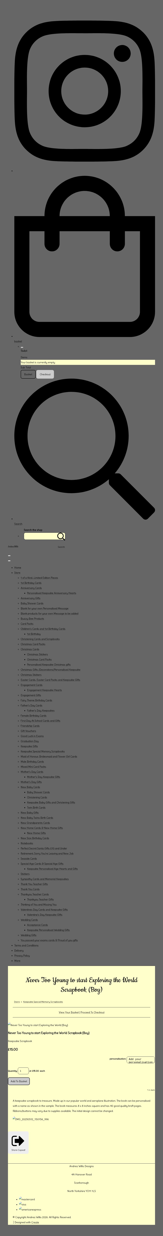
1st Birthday (34, 633)
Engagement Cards (32, 685)
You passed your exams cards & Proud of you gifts (49, 940)
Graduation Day (30, 741)
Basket (28, 374)
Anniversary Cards (31, 588)
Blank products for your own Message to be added (49, 613)
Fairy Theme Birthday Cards (36, 700)
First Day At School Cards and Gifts (40, 720)
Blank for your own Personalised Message (44, 608)
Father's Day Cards (31, 705)
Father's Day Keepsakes (41, 710)
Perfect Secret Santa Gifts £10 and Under (44, 848)
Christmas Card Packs (33, 644)
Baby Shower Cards (32, 603)
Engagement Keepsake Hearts (44, 690)
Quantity (12, 1070)
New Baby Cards (30, 787)
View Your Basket (69, 1012)
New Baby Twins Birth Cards (37, 817)
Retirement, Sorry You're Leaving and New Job (47, 853)
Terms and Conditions (26, 945)
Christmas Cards (30, 649)
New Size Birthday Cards (35, 838)
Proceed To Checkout (92, 1012)
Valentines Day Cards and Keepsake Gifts (44, 909)
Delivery (19, 950)
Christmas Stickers (37, 654)
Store (17, 572)
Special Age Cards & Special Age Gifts (42, 863)
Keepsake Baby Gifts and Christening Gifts (51, 802)
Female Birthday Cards (33, 715)
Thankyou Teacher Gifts (40, 899)
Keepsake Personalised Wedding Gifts (48, 930)
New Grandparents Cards (35, 822)
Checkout (45, 374)
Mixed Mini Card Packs (33, 766)
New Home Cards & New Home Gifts (42, 827)
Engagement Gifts (31, 695)
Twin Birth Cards (36, 807)
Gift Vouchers (28, 730)
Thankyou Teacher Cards (35, 894)
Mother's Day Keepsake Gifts (43, 776)
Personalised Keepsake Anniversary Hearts (51, 593)
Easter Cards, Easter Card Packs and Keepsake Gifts (50, 679)
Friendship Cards (30, 725)
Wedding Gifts (28, 935)
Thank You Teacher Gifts (34, 884)
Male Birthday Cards (32, 761)
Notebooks (27, 843)
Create (35, 1222)
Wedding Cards (29, 919)
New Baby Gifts (30, 812)
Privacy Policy (22, 955)
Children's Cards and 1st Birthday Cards (43, 628)
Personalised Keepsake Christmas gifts (49, 664)
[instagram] (84, 170)
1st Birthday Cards (31, 582)
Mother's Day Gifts (31, 782)
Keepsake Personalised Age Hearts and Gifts (52, 868)
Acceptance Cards (37, 924)
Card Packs (27, 623)
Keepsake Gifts (29, 746)
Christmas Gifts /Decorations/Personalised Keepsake (50, 669)
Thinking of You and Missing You (39, 904)
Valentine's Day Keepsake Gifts (44, 914)
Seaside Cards (29, 858)
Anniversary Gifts (30, 598)
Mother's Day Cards (32, 771)
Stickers (25, 873)
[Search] (61, 536)
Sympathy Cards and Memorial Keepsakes (45, 879)
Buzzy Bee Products (32, 618)
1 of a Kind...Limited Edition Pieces (39, 577)
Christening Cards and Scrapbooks (40, 639)
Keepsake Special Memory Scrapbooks (43, 751)
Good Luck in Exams (32, 736)
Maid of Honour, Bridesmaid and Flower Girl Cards (49, 756)
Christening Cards (37, 797)
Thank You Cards (30, 889)
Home (17, 567)
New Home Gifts (36, 833)
